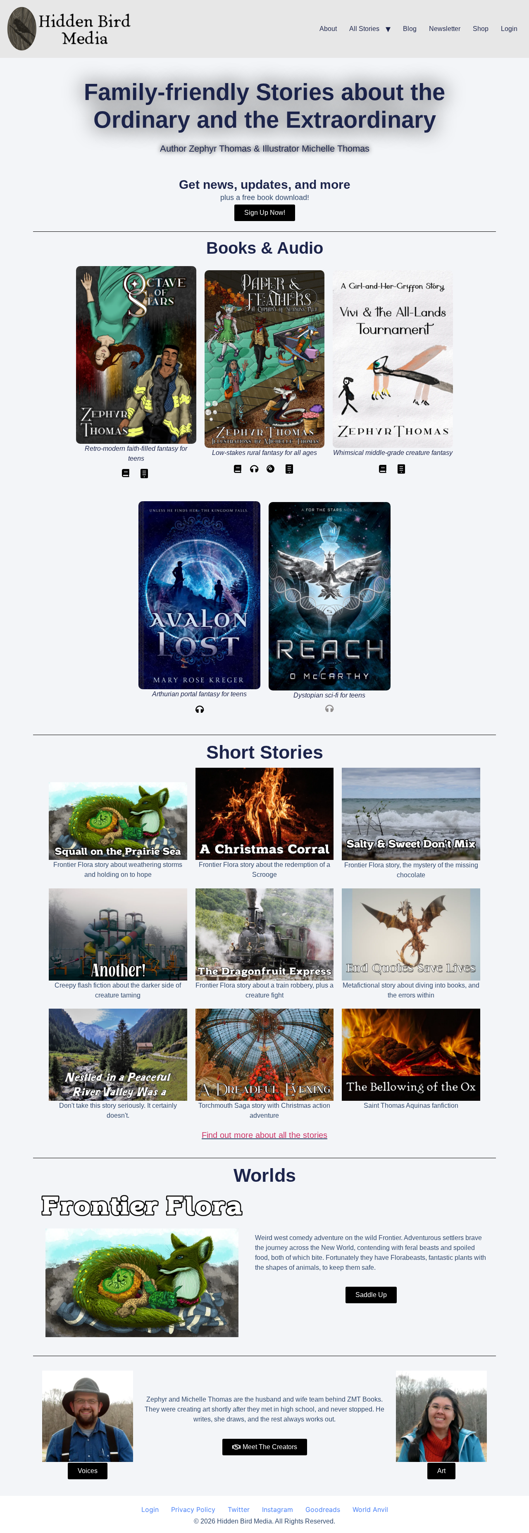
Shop (480, 28)
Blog (410, 28)
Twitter (239, 1509)
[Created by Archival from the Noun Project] (144, 475)
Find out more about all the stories (264, 1135)
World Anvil (370, 1509)
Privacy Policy (193, 1509)
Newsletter (444, 28)
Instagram (277, 1509)
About (328, 28)
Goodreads (322, 1509)
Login (509, 28)
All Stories (364, 28)
